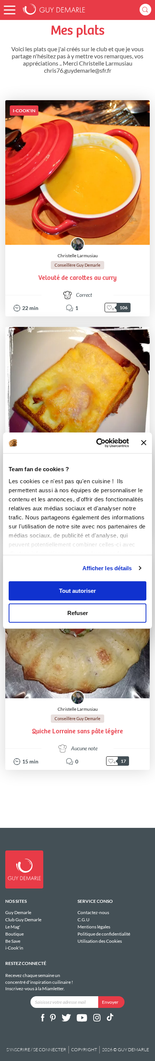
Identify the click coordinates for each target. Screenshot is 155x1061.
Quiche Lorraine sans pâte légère (77, 731)
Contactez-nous (93, 912)
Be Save (12, 941)
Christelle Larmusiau (78, 255)
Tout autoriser (77, 591)
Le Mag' (12, 927)
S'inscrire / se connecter (36, 1049)
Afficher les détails (107, 568)
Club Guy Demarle (23, 919)
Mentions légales (94, 927)
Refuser (77, 613)
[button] (9, 10)
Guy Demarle (18, 912)
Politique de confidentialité (104, 934)
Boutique (14, 934)
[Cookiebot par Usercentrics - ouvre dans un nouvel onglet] (97, 443)
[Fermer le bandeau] (143, 443)
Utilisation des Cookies (100, 940)
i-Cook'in (14, 948)
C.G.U (84, 919)
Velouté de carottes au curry (77, 278)
